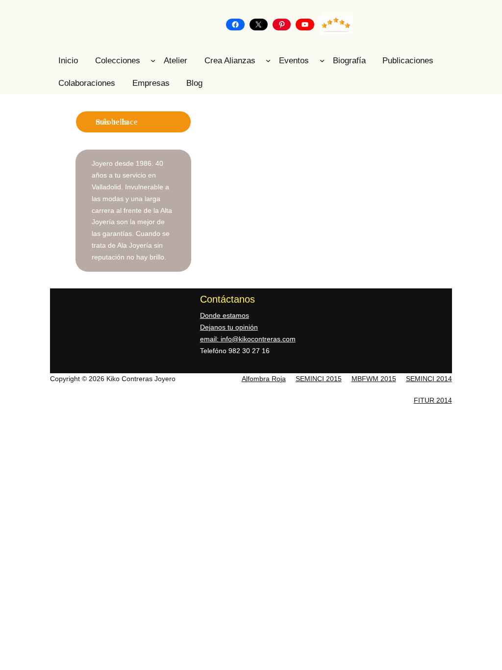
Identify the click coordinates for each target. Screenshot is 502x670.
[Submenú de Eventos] (322, 60)
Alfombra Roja (264, 379)
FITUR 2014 (433, 400)
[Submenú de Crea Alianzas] (268, 60)
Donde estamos (224, 315)
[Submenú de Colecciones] (153, 60)
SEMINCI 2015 (319, 379)
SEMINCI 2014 (429, 379)
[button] (206, 180)
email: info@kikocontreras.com (248, 339)
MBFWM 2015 (373, 379)
